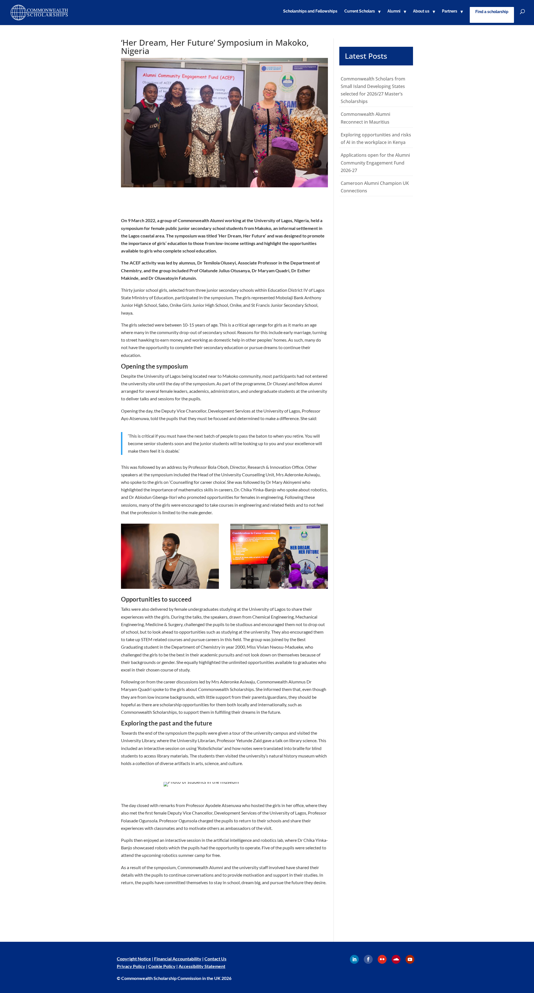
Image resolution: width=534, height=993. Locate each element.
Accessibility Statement (202, 966)
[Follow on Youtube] (410, 959)
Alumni (393, 11)
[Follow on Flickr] (382, 959)
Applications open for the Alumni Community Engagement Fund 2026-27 (375, 162)
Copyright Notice (134, 958)
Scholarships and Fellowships (310, 11)
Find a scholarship (491, 11)
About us (421, 11)
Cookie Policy (161, 966)
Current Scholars (359, 11)
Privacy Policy (131, 966)
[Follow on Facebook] (368, 959)
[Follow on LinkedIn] (354, 959)
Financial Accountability (177, 958)
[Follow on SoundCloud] (396, 959)
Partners (449, 11)
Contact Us (215, 958)
